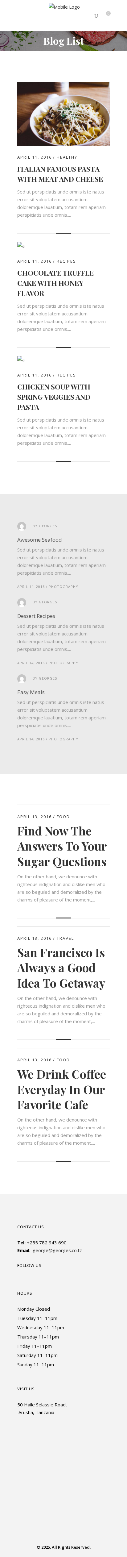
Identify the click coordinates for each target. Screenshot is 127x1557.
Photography (63, 586)
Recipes (66, 261)
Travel (65, 938)
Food (63, 816)
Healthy (67, 157)
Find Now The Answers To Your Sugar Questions (62, 846)
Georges (48, 525)
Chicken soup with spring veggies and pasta (53, 397)
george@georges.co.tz (57, 1250)
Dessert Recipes (36, 615)
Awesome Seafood (39, 539)
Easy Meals (31, 692)
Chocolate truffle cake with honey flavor (55, 283)
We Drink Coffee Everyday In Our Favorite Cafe (61, 1089)
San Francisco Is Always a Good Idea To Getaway (61, 967)
